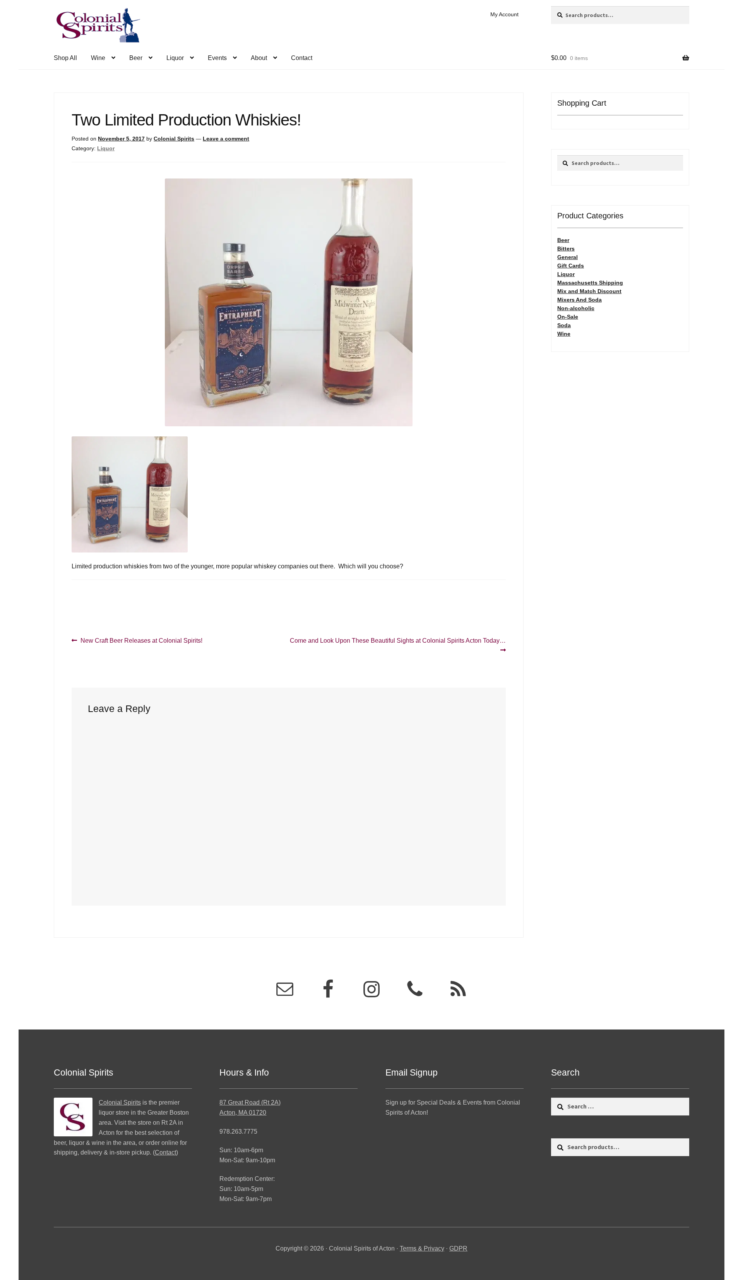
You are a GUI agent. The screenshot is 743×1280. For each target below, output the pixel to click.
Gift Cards (570, 266)
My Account (504, 14)
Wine (98, 58)
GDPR (458, 1248)
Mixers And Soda (579, 300)
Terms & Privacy (422, 1248)
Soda (564, 325)
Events (217, 58)
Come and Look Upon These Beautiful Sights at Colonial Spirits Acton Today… (397, 645)
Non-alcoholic (575, 308)
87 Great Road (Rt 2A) (250, 1102)
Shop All (65, 58)
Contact (301, 58)
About (259, 58)
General (567, 257)
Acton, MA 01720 (242, 1112)
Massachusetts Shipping (590, 283)
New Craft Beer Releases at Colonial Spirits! (141, 641)
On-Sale (567, 317)
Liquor (175, 58)
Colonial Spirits (174, 139)
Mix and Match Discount (589, 291)
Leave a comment (226, 139)
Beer (135, 58)
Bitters (566, 248)
